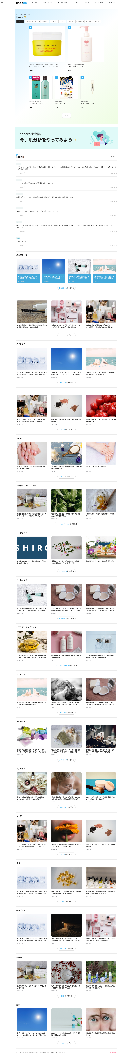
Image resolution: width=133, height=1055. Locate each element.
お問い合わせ (62, 1052)
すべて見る (66, 115)
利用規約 (42, 1052)
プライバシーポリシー (51, 1052)
